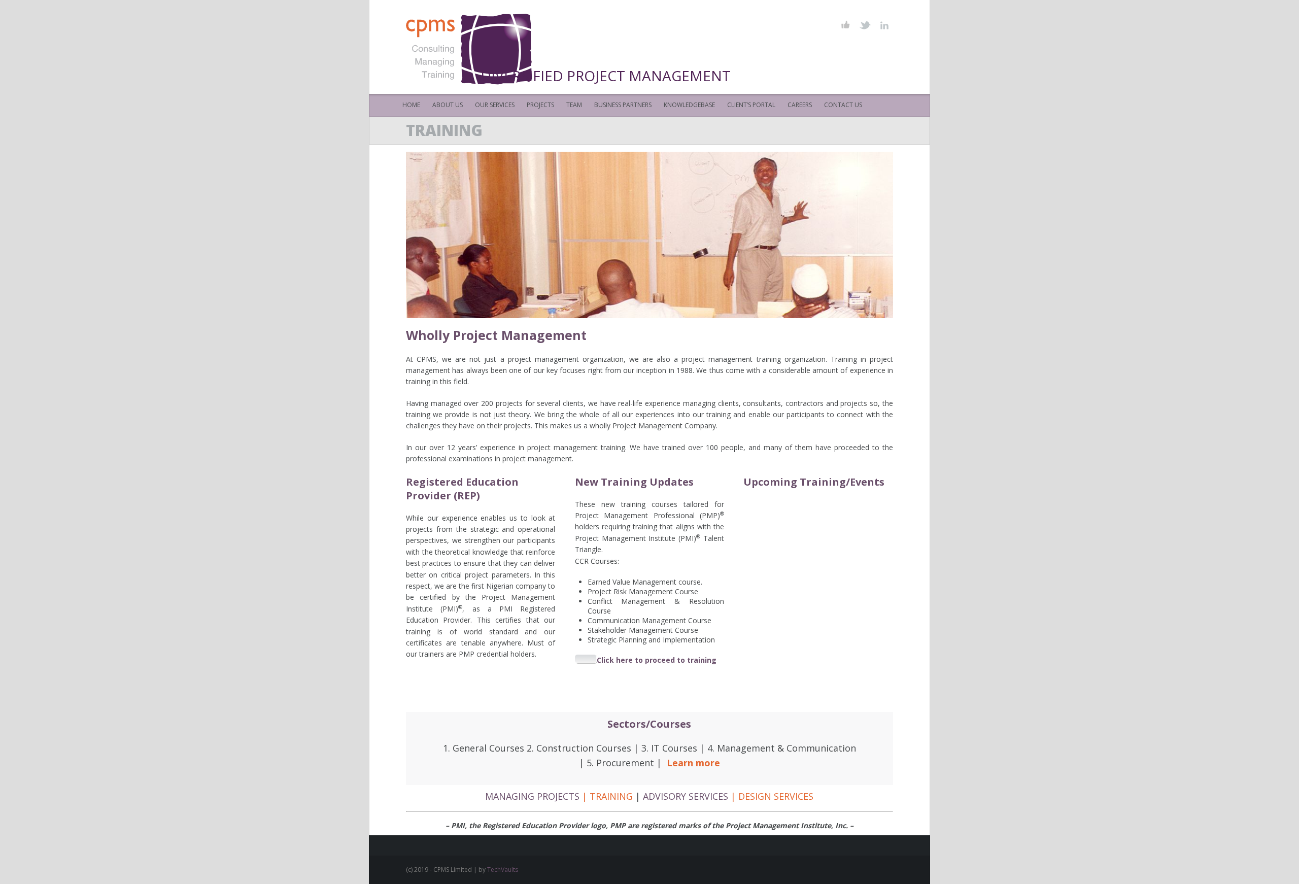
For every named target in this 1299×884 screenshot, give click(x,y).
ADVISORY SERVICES (685, 796)
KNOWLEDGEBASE (689, 104)
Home (411, 104)
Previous (636, 235)
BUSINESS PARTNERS (623, 104)
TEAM (574, 104)
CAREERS (800, 104)
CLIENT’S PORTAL (751, 104)
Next (660, 235)
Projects (540, 104)
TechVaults (502, 869)
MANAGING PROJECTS (532, 796)
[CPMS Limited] (472, 47)
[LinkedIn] (884, 25)
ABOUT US (447, 104)
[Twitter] (865, 25)
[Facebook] (845, 25)
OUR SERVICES (495, 104)
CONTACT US (843, 104)
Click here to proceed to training (656, 660)
